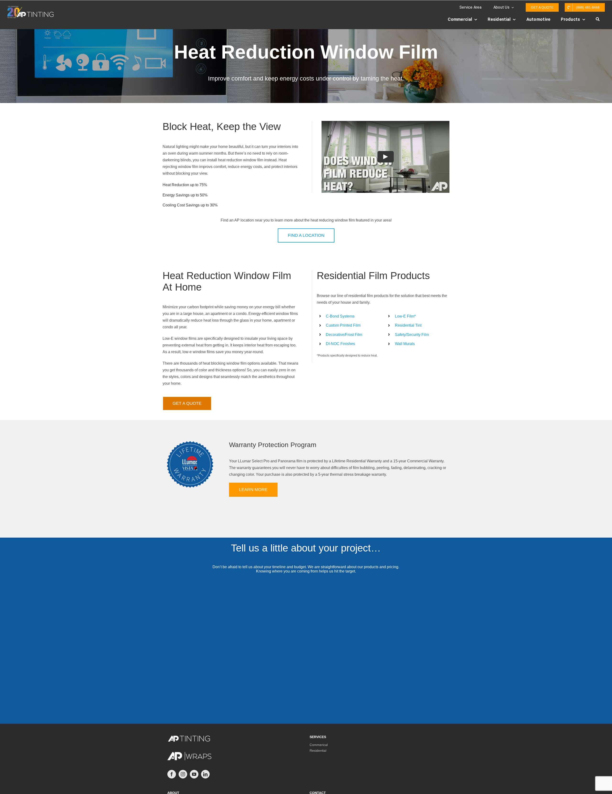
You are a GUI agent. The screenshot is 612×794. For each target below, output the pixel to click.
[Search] (598, 22)
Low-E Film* (405, 316)
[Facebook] (171, 774)
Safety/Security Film (412, 335)
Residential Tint (408, 325)
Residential (318, 750)
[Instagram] (183, 774)
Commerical (319, 745)
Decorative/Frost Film (344, 335)
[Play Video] (385, 157)
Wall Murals (405, 344)
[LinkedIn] (205, 774)
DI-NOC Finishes (340, 344)
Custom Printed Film (343, 325)
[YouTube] (194, 774)
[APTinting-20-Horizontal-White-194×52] (30, 8)
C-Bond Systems (340, 316)
